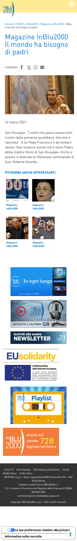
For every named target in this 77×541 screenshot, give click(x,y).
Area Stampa (23, 469)
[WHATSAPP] (36, 67)
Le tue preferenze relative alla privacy (42, 530)
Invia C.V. (9, 469)
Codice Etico (25, 473)
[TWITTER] (29, 67)
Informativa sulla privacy (46, 469)
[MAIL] (42, 67)
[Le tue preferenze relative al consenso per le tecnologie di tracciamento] (70, 534)
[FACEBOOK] (21, 67)
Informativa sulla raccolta (23, 536)
